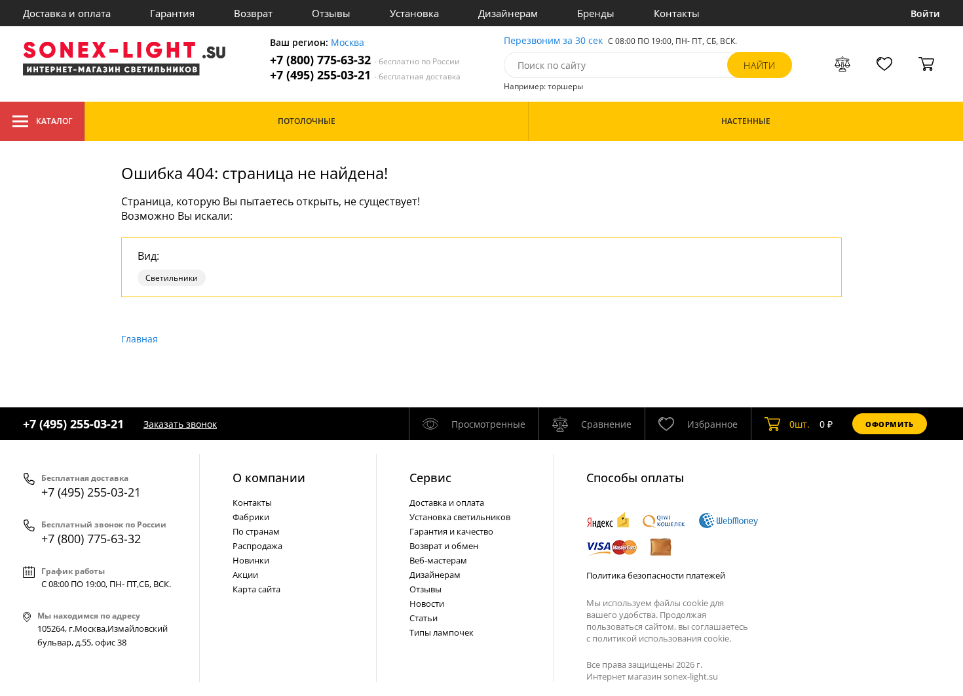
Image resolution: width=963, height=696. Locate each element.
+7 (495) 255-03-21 (365, 75)
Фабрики (251, 517)
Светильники (171, 277)
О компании (269, 477)
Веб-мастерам (438, 560)
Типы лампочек (441, 632)
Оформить (889, 424)
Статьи (423, 618)
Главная (139, 339)
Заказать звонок (180, 424)
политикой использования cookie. (661, 638)
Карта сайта (256, 589)
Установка (414, 13)
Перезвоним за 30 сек (553, 41)
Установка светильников (459, 517)
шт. (799, 424)
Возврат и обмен (443, 546)
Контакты (677, 13)
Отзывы (331, 13)
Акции (245, 575)
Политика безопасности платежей (655, 575)
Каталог (54, 121)
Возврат (253, 13)
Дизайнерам (508, 13)
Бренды (595, 13)
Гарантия (172, 13)
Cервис (430, 477)
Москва (347, 43)
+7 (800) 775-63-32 (365, 60)
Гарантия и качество (451, 531)
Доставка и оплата (67, 13)
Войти (925, 13)
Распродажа (257, 546)
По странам (256, 531)
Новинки (251, 560)
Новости (426, 603)
